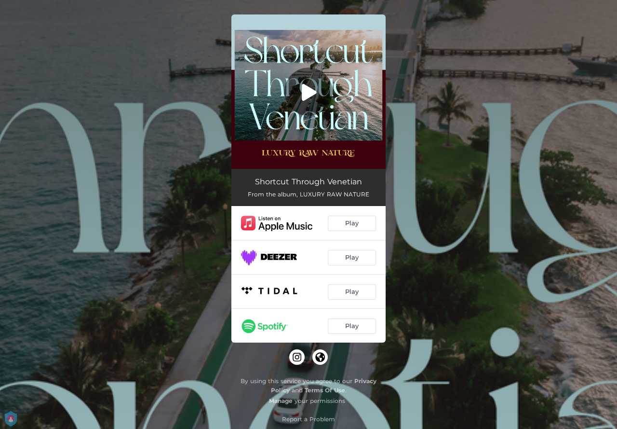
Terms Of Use (325, 390)
